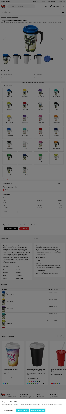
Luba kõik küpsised (37, 410)
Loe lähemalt (30, 406)
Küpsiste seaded (9, 410)
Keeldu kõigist (22, 410)
